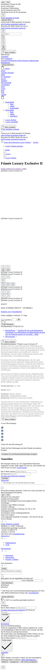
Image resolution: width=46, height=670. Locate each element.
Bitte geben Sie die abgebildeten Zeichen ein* (17, 578)
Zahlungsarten (34, 61)
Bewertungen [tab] (10, 337)
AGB (7, 545)
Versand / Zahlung (11, 559)
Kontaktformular (18, 534)
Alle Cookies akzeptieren (29, 662)
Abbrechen (5, 480)
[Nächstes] (8, 267)
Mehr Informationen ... (29, 660)
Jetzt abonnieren (7, 583)
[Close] (3, 280)
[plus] (19, 319)
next (8, 2)
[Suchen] (3, 36)
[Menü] (3, 15)
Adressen (25, 61)
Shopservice (5, 536)
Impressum (9, 555)
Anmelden (4, 57)
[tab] (25, 332)
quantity (8, 320)
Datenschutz (9, 557)
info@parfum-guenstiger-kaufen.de (13, 24)
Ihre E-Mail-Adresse (8, 471)
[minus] (2, 320)
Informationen (6, 549)
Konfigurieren (14, 662)
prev (3, 2)
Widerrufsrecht (10, 543)
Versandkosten (33, 593)
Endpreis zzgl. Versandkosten (11, 312)
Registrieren (5, 624)
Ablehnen (5, 662)
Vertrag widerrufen (7, 65)
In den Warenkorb (7, 324)
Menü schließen (10, 52)
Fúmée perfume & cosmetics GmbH (13, 169)
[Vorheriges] (3, 267)
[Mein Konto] (3, 48)
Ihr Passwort (5, 474)
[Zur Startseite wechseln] (10, 18)
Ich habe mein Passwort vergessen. (13, 476)
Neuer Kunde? (22, 468)
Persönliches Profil (15, 61)
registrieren (8, 59)
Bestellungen (5, 63)
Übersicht (4, 61)
